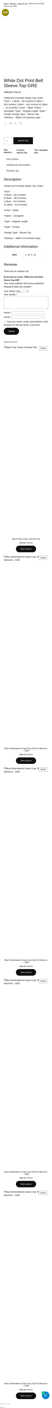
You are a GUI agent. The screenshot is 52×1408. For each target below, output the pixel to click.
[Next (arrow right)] (4, 1407)
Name (7, 312)
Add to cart (23, 140)
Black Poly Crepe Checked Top (26, 539)
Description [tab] (12, 159)
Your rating (10, 291)
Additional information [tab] (18, 165)
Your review (10, 294)
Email (7, 317)
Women (13, 4)
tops (36, 152)
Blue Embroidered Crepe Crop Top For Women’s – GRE (26, 749)
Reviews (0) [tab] (12, 170)
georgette (43, 150)
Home (6, 4)
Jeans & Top (22, 4)
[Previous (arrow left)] (1, 1407)
